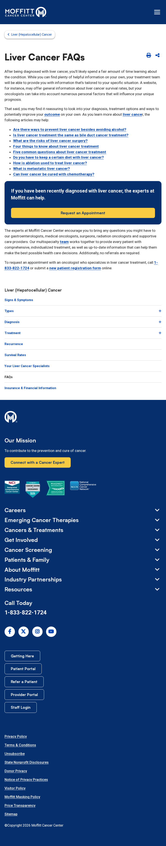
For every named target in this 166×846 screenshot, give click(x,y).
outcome (52, 114)
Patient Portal (23, 668)
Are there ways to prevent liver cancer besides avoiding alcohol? (69, 129)
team (64, 242)
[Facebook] (10, 632)
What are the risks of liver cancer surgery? (50, 141)
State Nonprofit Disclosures (27, 762)
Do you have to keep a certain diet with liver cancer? (58, 157)
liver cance (132, 114)
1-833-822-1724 (26, 612)
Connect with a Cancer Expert (38, 462)
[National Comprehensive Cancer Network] (83, 490)
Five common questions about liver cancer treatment (59, 152)
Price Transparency (20, 805)
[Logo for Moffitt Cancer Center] (83, 417)
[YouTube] (51, 632)
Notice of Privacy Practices (26, 780)
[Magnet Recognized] (55, 490)
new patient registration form (75, 268)
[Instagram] (37, 632)
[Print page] (149, 56)
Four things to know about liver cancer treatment (56, 146)
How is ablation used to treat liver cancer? (50, 163)
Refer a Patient (24, 681)
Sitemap (11, 814)
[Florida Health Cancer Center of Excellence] (33, 490)
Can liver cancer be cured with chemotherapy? (53, 174)
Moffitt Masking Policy (22, 797)
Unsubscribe (15, 754)
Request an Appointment (83, 212)
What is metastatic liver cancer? (41, 168)
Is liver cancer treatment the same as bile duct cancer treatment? (70, 135)
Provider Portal (24, 694)
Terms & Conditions (20, 745)
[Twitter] (23, 632)
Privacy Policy (16, 736)
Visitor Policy (15, 788)
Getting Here (22, 655)
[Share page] (157, 56)
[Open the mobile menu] (157, 12)
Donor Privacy (16, 771)
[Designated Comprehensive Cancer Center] (12, 490)
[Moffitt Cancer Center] (26, 12)
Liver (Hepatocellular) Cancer (31, 34)
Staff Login (20, 707)
